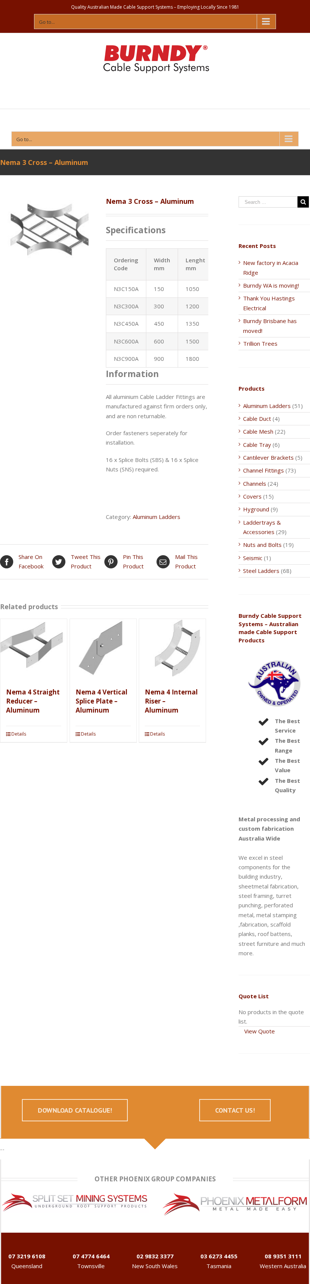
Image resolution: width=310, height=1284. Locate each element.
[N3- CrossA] (47, 237)
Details (18, 734)
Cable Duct (257, 418)
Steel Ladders (261, 570)
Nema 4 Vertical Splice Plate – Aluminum (101, 701)
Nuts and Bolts (262, 544)
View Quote (259, 1031)
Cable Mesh (258, 431)
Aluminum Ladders (156, 516)
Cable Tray (257, 444)
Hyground (256, 509)
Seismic (252, 558)
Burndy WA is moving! (271, 285)
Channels (254, 483)
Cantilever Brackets (268, 457)
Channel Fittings (263, 470)
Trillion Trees (260, 343)
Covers (252, 496)
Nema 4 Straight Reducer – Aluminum (33, 701)
